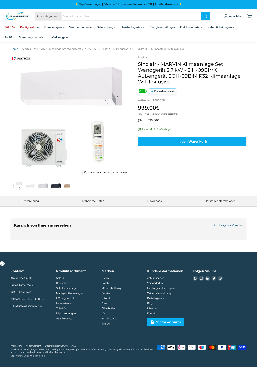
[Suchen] (205, 16)
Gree (104, 303)
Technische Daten (93, 201)
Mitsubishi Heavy (112, 288)
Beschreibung (30, 201)
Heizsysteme (63, 303)
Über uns (152, 308)
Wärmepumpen (79, 27)
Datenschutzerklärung (56, 345)
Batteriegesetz (155, 298)
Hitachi (106, 298)
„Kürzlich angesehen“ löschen (227, 225)
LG (103, 313)
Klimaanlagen (53, 27)
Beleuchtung (105, 27)
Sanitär (9, 37)
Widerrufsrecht (33, 345)
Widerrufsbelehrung (159, 293)
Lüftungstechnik (65, 298)
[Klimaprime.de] (17, 16)
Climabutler (108, 308)
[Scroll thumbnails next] (72, 186)
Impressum (16, 345)
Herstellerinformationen (220, 201)
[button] (17, 186)
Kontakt (151, 313)
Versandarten (155, 283)
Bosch (105, 283)
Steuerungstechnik (31, 37)
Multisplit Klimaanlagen (70, 293)
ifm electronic (109, 318)
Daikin (105, 278)
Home (14, 49)
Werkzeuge (58, 37)
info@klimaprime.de (30, 306)
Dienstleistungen (66, 313)
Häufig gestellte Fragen (161, 288)
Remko (106, 293)
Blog (150, 303)
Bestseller (62, 283)
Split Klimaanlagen (67, 288)
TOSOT (106, 323)
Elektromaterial (190, 27)
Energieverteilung (161, 27)
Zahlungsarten (155, 278)
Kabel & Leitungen (220, 27)
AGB (74, 345)
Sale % (60, 278)
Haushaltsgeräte (132, 27)
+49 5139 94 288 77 (32, 299)
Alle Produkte (64, 318)
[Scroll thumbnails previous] (13, 186)
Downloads (154, 201)
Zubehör (61, 308)
